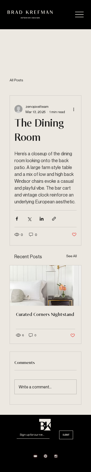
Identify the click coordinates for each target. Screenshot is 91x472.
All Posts (16, 80)
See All (71, 256)
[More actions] (74, 109)
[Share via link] (54, 218)
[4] (55, 456)
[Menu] (79, 14)
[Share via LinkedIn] (41, 218)
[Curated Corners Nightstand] (45, 285)
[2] (35, 456)
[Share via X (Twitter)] (29, 218)
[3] (45, 456)
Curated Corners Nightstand (45, 314)
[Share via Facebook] (16, 218)
